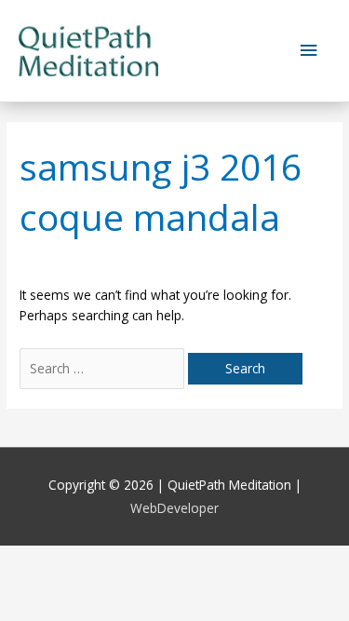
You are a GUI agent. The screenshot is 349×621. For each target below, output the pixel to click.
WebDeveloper (174, 508)
